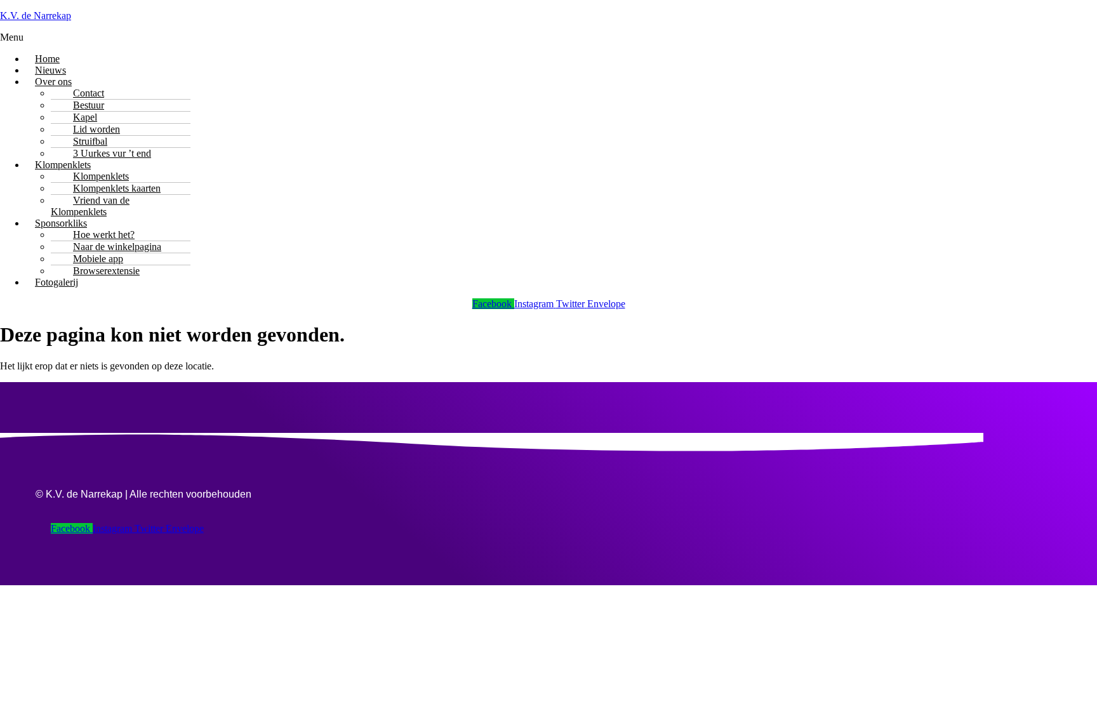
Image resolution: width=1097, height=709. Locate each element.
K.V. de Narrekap (35, 15)
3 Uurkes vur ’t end (112, 153)
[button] (548, 37)
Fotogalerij (56, 282)
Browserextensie (106, 270)
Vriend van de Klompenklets (90, 206)
